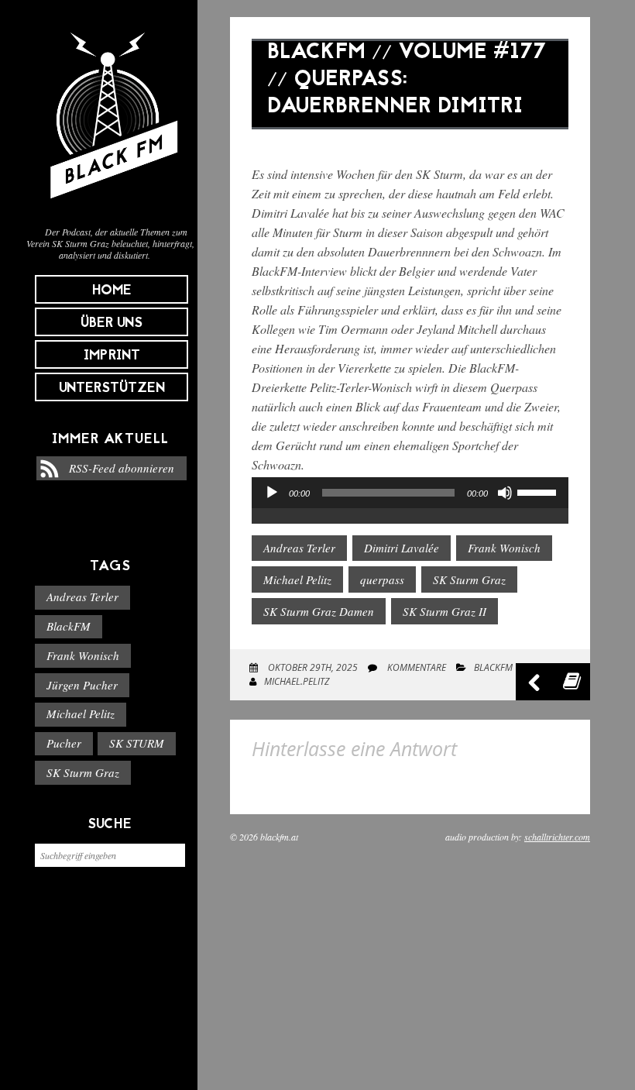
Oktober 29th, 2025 (312, 667)
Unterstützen (112, 388)
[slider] (539, 491)
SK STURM (136, 743)
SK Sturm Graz (82, 772)
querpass (382, 579)
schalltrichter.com (557, 836)
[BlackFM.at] (110, 206)
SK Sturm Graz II (444, 611)
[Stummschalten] (505, 492)
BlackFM (68, 626)
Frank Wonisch (82, 655)
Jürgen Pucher (82, 685)
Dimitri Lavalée (401, 547)
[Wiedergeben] (272, 492)
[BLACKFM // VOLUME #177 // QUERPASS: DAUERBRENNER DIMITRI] (410, 140)
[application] (410, 508)
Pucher (63, 743)
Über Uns (111, 323)
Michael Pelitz (80, 713)
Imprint (112, 356)
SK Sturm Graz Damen (318, 611)
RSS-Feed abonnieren (121, 468)
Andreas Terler (82, 596)
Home (112, 290)
